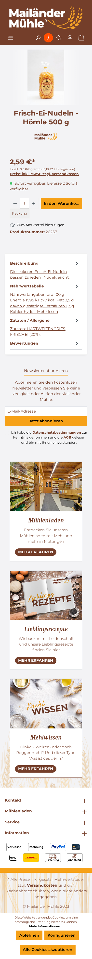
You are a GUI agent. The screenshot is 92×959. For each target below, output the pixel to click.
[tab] (44, 270)
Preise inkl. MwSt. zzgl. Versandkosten (44, 174)
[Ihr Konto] (70, 37)
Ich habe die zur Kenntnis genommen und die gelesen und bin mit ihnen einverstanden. (49, 437)
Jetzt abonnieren (46, 421)
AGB (67, 437)
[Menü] (10, 37)
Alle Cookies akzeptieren (47, 949)
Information (17, 832)
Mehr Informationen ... (46, 926)
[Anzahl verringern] (15, 203)
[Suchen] (38, 37)
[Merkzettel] (58, 37)
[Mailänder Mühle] (45, 136)
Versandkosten (42, 885)
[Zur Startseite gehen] (46, 17)
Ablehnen (29, 935)
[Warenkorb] (81, 38)
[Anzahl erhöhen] (34, 203)
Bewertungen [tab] (24, 343)
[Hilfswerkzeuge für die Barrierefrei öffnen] (49, 37)
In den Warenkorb (62, 203)
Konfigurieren (62, 935)
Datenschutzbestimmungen (56, 432)
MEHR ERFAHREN (35, 552)
